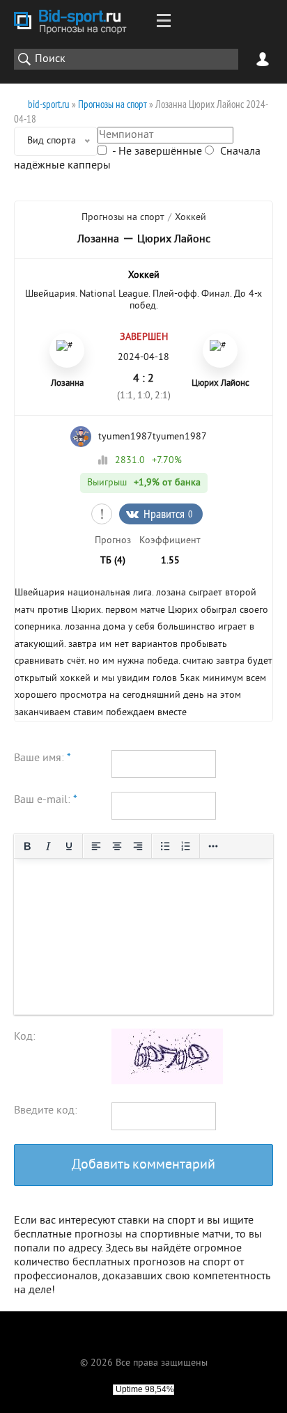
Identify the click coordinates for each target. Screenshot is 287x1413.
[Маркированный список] (165, 846)
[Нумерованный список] (186, 846)
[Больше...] (213, 846)
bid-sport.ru (49, 104)
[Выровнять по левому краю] (96, 846)
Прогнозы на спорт (112, 104)
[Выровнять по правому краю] (137, 846)
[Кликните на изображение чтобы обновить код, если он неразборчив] (167, 1081)
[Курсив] (48, 846)
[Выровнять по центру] (117, 846)
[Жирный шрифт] (27, 846)
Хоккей (190, 218)
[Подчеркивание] (69, 846)
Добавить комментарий (143, 1165)
